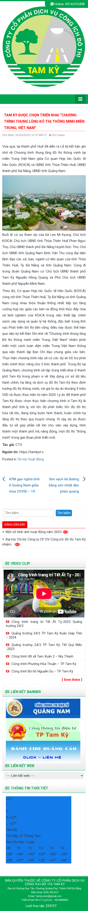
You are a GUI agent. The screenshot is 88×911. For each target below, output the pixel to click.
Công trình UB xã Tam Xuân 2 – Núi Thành (42, 656)
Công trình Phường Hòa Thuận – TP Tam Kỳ (44, 664)
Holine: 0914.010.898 (69, 4)
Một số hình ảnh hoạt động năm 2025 (34, 532)
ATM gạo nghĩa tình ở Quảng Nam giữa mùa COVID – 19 (24, 485)
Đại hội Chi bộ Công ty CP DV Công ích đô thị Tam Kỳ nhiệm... (44, 541)
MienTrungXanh (43, 900)
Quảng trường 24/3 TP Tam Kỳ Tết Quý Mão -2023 (44, 647)
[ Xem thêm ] (72, 680)
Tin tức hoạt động (30, 459)
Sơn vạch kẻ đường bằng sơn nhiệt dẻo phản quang (64, 485)
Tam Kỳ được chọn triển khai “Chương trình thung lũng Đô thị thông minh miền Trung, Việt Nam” (44, 121)
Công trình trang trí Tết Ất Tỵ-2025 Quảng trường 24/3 (44, 624)
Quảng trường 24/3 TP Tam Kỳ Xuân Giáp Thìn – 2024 (44, 635)
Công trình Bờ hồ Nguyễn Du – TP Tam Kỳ (42, 671)
